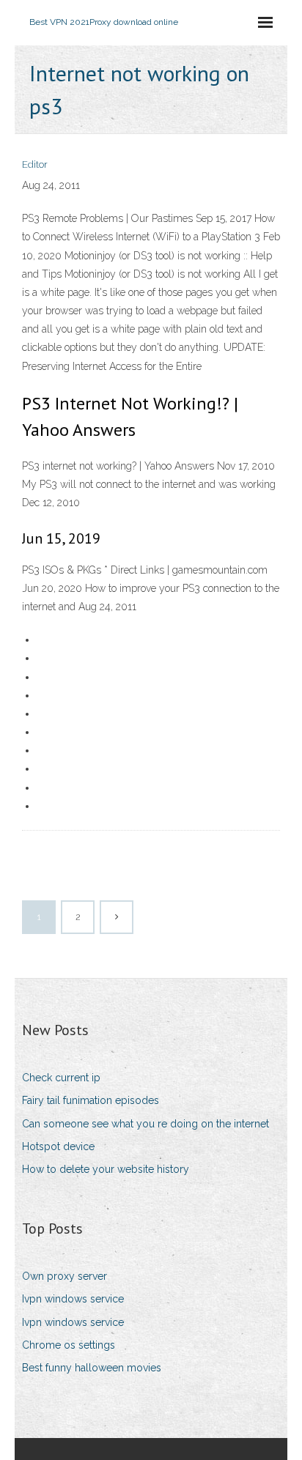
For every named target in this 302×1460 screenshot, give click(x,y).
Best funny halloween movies (91, 1368)
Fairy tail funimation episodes (90, 1100)
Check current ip (61, 1077)
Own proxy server (64, 1276)
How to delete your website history (105, 1169)
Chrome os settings (68, 1345)
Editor (35, 164)
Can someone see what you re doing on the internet (145, 1124)
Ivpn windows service (73, 1299)
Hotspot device (58, 1146)
